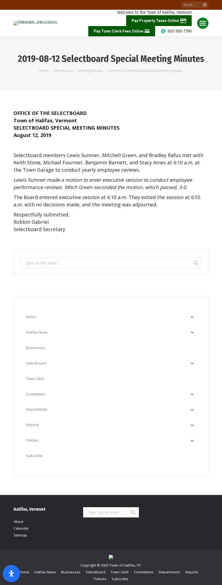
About (18, 521)
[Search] (204, 5)
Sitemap (20, 535)
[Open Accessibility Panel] (11, 573)
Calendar (21, 528)
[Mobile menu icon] (202, 23)
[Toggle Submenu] (191, 317)
